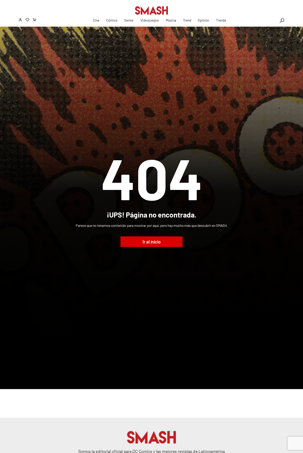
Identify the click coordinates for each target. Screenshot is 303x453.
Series (129, 20)
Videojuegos (149, 20)
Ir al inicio (152, 241)
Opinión (203, 20)
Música (171, 20)
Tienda (221, 20)
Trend (187, 20)
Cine (96, 20)
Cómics (112, 20)
